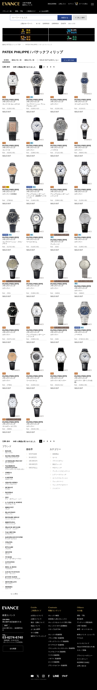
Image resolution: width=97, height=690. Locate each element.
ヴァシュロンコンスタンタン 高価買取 (61, 648)
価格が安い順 (17, 60)
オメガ (38, 23)
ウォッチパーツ (58, 481)
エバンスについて (83, 643)
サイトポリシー (82, 659)
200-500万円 (33, 464)
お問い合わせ (81, 666)
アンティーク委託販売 (84, 622)
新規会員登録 (52, 3)
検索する (64, 18)
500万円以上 (33, 467)
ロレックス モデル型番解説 (57, 626)
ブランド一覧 (7, 11)
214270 (63, 23)
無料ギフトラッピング (38, 636)
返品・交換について (38, 622)
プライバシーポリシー (84, 655)
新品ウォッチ (57, 464)
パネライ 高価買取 (54, 658)
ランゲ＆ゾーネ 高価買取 (57, 651)
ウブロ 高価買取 (54, 655)
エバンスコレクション (60, 478)
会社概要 (13, 649)
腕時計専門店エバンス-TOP (11, 44)
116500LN (46, 23)
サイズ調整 (34, 632)
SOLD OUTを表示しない (49, 60)
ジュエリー (56, 488)
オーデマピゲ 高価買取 (56, 645)
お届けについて (36, 619)
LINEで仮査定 (82, 626)
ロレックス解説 (53, 615)
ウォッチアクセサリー (60, 485)
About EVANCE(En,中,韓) (86, 647)
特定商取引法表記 (83, 662)
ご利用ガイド (31, 11)
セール (55, 457)
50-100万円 (33, 457)
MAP (6, 625)
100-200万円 (33, 461)
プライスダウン (58, 461)
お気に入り (62, 3)
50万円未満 (33, 454)
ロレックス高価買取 (55, 634)
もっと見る (14, 594)
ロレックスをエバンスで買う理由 (59, 622)
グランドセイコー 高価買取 (57, 665)
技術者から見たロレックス (57, 619)
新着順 (6, 60)
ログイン (71, 3)
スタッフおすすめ (54, 629)
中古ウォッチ (57, 467)
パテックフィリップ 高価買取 (58, 641)
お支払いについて (37, 615)
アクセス (80, 638)
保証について (35, 626)
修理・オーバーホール (84, 629)
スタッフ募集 (81, 650)
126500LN (55, 23)
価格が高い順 (29, 60)
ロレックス (71, 23)
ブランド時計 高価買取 (56, 638)
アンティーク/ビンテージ (61, 471)
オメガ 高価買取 (54, 662)
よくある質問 (43, 11)
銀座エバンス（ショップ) (85, 634)
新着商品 (56, 454)
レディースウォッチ (59, 474)
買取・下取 (19, 11)
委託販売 (80, 619)
